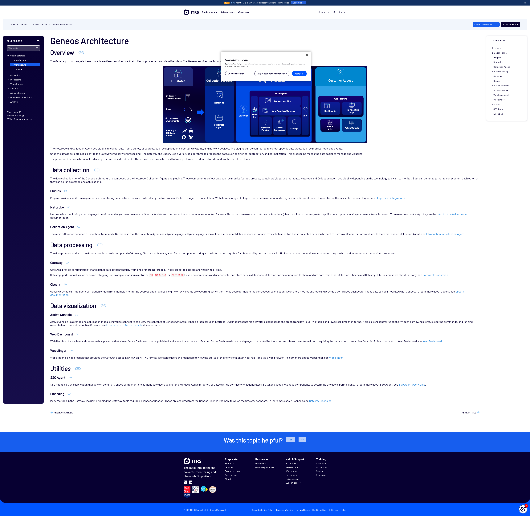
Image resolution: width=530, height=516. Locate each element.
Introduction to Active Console (124, 325)
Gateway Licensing (320, 400)
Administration (17, 93)
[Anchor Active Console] (76, 315)
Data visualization (500, 85)
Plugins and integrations (390, 198)
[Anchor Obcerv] (65, 284)
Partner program (233, 471)
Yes (290, 439)
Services (229, 467)
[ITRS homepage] (191, 12)
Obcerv (496, 81)
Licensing (498, 113)
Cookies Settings (236, 73)
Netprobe (498, 62)
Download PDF (509, 24)
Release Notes (14, 115)
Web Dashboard (432, 341)
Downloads (260, 463)
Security (14, 88)
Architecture (20, 64)
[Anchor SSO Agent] (70, 377)
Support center (293, 482)
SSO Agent (498, 109)
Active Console (500, 90)
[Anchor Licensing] (69, 394)
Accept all (299, 73)
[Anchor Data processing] (100, 244)
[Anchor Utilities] (78, 368)
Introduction (20, 60)
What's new (243, 12)
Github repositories (264, 467)
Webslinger (336, 357)
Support (322, 12)
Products (229, 463)
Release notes (227, 12)
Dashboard (321, 463)
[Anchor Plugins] (66, 191)
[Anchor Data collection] (97, 169)
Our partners (231, 475)
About (228, 478)
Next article (469, 412)
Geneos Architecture (62, 24)
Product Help (292, 463)
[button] (523, 509)
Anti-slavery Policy (337, 510)
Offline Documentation (21, 97)
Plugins (497, 57)
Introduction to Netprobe (452, 214)
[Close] (307, 55)
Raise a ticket (292, 478)
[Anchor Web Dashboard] (77, 334)
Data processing (500, 71)
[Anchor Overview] (81, 52)
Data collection (499, 52)
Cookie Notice (319, 510)
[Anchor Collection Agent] (79, 227)
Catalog (320, 471)
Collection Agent (501, 66)
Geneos (23, 24)
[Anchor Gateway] (67, 262)
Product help (208, 12)
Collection (15, 75)
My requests (291, 475)
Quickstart (19, 69)
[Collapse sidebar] (38, 41)
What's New (12, 112)
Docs (12, 24)
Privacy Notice (303, 510)
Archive (14, 101)
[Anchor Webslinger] (71, 350)
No (302, 439)
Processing (15, 79)
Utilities (496, 104)
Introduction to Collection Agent (445, 233)
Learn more (297, 3)
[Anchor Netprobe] (69, 207)
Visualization (16, 84)
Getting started (17, 55)
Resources (321, 475)
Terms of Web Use (284, 510)
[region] (266, 66)
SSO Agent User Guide (412, 384)
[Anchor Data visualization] (103, 305)
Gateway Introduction (435, 274)
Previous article (63, 412)
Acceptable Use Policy (262, 510)
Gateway (497, 76)
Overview (496, 48)
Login (342, 12)
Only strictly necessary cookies (272, 73)
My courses (321, 467)
